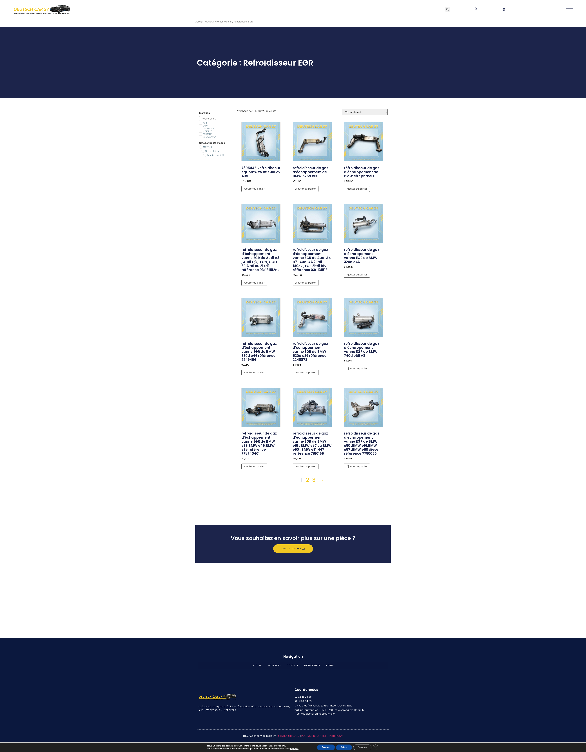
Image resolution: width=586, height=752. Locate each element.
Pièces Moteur (224, 21)
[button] (447, 9)
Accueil (199, 21)
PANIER (330, 665)
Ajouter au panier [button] (254, 189)
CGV (340, 736)
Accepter (326, 747)
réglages (294, 748)
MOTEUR (209, 21)
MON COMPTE (312, 665)
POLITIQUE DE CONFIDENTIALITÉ (318, 736)
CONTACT (292, 665)
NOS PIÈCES (274, 665)
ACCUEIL (257, 665)
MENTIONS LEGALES (288, 736)
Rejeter (344, 747)
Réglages (362, 747)
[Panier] (504, 9)
